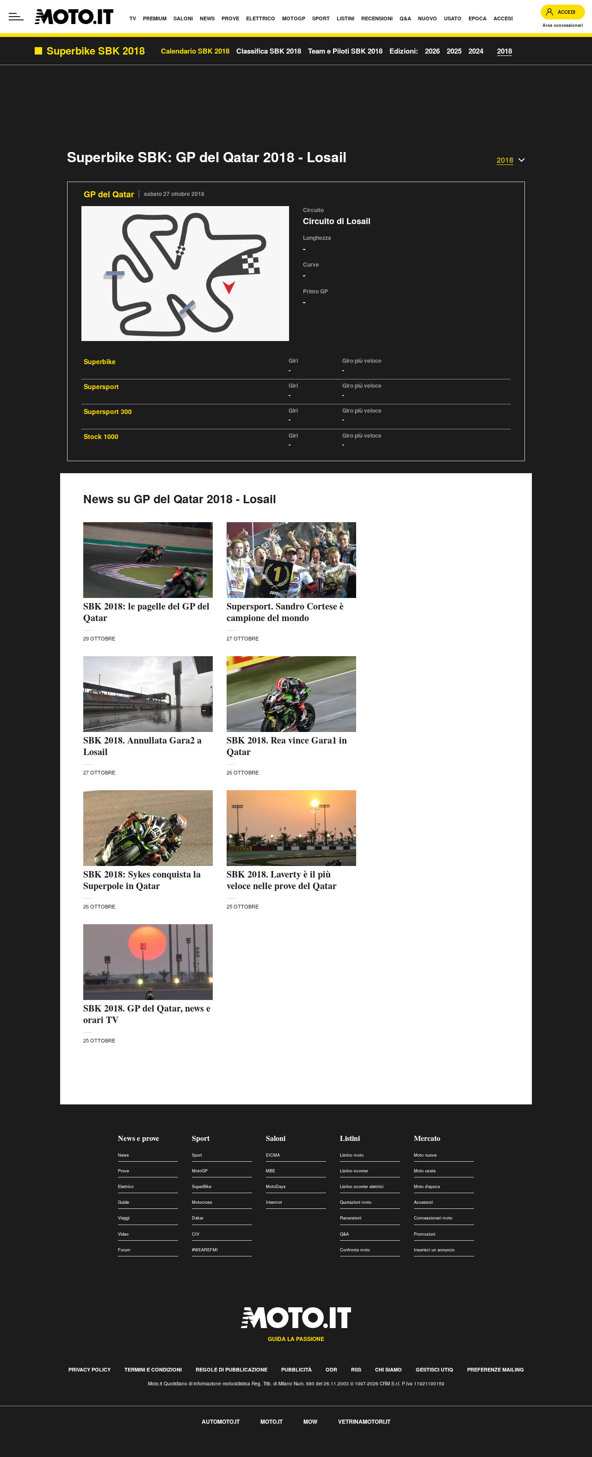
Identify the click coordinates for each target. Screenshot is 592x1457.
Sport (201, 1138)
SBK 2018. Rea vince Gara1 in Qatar (287, 745)
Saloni (275, 1138)
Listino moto (352, 1155)
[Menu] (16, 16)
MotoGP (200, 1171)
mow (310, 1421)
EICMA (273, 1155)
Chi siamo (388, 1369)
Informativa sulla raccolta (40, 1451)
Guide (123, 1202)
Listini (350, 1138)
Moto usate (425, 1171)
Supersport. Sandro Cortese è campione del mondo (285, 611)
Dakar (198, 1218)
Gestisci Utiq (434, 1369)
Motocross (202, 1202)
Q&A (344, 1234)
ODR (331, 1369)
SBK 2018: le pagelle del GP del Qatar (146, 611)
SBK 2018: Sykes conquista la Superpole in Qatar (142, 879)
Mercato (427, 1138)
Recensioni (350, 1218)
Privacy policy (89, 1369)
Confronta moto (355, 1250)
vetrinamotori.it (364, 1421)
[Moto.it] (74, 16)
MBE (270, 1171)
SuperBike (201, 1186)
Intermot (274, 1202)
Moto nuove (425, 1155)
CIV (195, 1234)
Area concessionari (563, 25)
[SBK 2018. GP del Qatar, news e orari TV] (148, 962)
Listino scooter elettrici (361, 1186)
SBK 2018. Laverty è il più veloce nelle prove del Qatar (282, 879)
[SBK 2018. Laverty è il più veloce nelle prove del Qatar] (291, 828)
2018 (504, 51)
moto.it (271, 1421)
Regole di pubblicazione (231, 1369)
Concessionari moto (433, 1218)
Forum (124, 1250)
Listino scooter (354, 1171)
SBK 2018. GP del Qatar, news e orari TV (146, 1013)
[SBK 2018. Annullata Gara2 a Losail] (148, 694)
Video (123, 1234)
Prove (123, 1171)
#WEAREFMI (205, 1250)
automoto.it (221, 1421)
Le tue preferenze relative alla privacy (144, 1451)
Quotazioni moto (355, 1202)
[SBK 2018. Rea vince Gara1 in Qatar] (291, 694)
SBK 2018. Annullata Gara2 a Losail (142, 745)
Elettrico (126, 1186)
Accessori (423, 1202)
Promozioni (424, 1234)
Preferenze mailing (495, 1369)
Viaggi (124, 1218)
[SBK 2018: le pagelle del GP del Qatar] (148, 560)
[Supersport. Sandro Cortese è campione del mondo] (291, 560)
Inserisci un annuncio (434, 1250)
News (123, 1155)
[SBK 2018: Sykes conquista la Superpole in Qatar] (148, 828)
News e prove (138, 1138)
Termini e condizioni (153, 1369)
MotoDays (276, 1186)
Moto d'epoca (427, 1186)
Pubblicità (296, 1369)
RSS (356, 1369)
